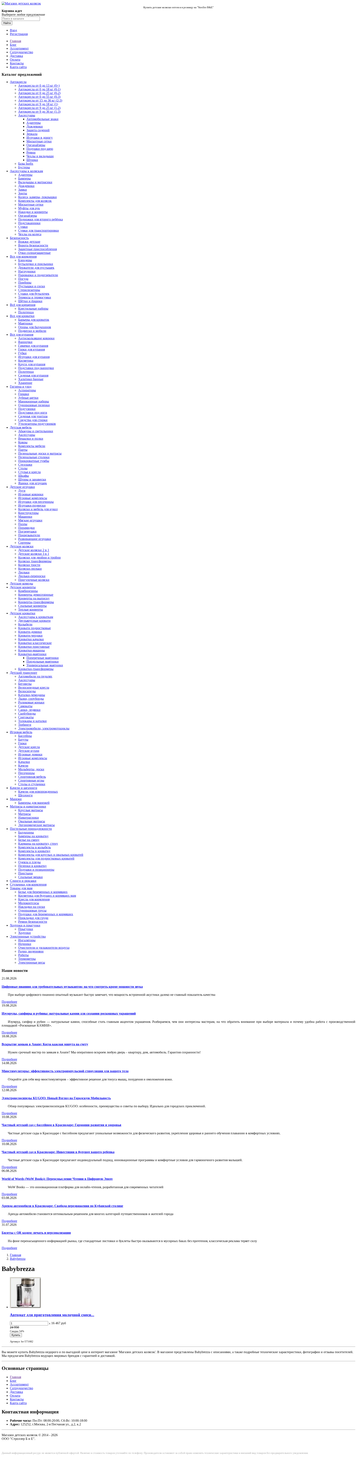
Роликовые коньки (31, 702)
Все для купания (21, 334)
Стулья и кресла (29, 472)
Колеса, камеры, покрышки (37, 197)
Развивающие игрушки (34, 539)
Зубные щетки (28, 397)
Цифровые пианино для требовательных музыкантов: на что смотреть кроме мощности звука (72, 986)
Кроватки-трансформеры (36, 669)
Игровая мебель (21, 732)
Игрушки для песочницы (36, 501)
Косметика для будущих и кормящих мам (47, 895)
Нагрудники (27, 271)
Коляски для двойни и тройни (39, 557)
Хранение (25, 383)
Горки (22, 743)
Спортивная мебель (32, 776)
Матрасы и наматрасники (28, 806)
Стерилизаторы (29, 290)
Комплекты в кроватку (34, 851)
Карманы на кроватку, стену (38, 843)
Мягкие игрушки (30, 520)
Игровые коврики (30, 494)
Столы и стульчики (31, 784)
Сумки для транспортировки (38, 230)
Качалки (24, 762)
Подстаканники (29, 223)
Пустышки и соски (31, 286)
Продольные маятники (42, 661)
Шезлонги (25, 795)
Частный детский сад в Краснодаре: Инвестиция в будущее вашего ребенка (58, 1152)
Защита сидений (38, 130)
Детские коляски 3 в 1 (33, 553)
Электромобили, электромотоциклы (43, 728)
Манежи (16, 799)
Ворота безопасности (33, 245)
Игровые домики (30, 754)
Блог (13, 44)
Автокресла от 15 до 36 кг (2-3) (40, 100)
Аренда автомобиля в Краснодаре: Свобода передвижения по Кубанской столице (62, 1206)
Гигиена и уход (20, 386)
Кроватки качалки (31, 639)
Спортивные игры (31, 780)
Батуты (23, 739)
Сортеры (24, 542)
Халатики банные (30, 379)
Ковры (22, 442)
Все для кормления (23, 256)
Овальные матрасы (31, 821)
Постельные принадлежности (31, 828)
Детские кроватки (22, 613)
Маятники (25, 323)
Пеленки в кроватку (32, 866)
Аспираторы (27, 390)
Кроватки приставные (34, 646)
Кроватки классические (35, 643)
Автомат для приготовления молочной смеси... (52, 1315)
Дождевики (34, 126)
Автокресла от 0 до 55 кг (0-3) (39, 96)
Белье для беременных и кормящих (43, 892)
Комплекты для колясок (35, 201)
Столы (22, 468)
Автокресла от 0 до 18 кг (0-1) (39, 89)
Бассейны (25, 736)
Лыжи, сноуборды (31, 698)
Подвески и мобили (32, 331)
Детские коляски (21, 546)
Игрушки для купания (34, 357)
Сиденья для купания (33, 375)
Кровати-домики (30, 632)
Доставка (16, 56)
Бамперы (24, 178)
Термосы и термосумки (34, 297)
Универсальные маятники (44, 665)
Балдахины (26, 832)
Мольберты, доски (31, 769)
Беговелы (25, 684)
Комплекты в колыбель (34, 847)
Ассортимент (19, 48)
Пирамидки (26, 527)
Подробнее (9, 1001)
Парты (22, 449)
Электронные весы (31, 962)
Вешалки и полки (30, 438)
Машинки (25, 516)
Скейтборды (27, 713)
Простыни (25, 873)
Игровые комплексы (32, 498)
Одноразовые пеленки (34, 405)
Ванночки (25, 342)
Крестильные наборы (33, 308)
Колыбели (25, 624)
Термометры (27, 959)
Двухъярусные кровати (34, 620)
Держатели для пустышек (36, 267)
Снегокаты (26, 717)
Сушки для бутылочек (33, 293)
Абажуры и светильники (35, 431)
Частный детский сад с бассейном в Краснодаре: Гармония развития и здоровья (61, 1125)
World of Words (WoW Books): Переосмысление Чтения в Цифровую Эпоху (57, 1179)
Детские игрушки (22, 487)
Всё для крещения (22, 305)
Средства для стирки (33, 420)
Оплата (15, 59)
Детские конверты (23, 587)
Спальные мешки (30, 877)
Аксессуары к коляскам (26, 171)
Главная (15, 41)
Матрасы (24, 814)
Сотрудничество (21, 52)
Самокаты (25, 706)
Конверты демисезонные (35, 594)
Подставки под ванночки (36, 368)
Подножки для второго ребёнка (40, 219)
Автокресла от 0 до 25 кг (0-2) (39, 93)
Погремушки (27, 531)
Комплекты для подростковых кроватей (46, 858)
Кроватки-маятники (32, 654)
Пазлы (22, 524)
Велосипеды (27, 691)
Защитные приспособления (37, 249)
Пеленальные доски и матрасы (40, 453)
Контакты (17, 63)
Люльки (24, 572)
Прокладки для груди (33, 918)
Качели (23, 765)
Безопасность (19, 238)
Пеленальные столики (34, 457)
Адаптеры (33, 122)
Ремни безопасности (32, 921)
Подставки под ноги (32, 412)
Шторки (32, 160)
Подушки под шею (39, 148)
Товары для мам (21, 888)
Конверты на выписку (34, 598)
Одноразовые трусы (32, 910)
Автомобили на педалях (35, 676)
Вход (13, 30)
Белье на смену (28, 840)
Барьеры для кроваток (33, 319)
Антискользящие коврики (36, 338)
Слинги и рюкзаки (23, 880)
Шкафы (23, 475)
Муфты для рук (29, 208)
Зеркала (31, 134)
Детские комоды (21, 583)
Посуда (23, 279)
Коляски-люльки (30, 568)
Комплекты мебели (31, 446)
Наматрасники (28, 817)
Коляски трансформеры (34, 561)
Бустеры (24, 167)
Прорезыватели (29, 535)
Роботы (23, 955)
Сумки (23, 227)
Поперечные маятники (42, 658)
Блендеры (25, 260)
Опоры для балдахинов (34, 327)
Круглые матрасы (30, 810)
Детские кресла (29, 747)
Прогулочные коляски (33, 580)
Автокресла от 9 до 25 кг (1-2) (39, 108)
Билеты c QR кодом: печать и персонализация (36, 1232)
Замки (22, 189)
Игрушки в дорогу (39, 137)
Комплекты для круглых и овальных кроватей (50, 854)
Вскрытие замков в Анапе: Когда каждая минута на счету (45, 1044)
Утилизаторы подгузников (37, 423)
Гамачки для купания (33, 345)
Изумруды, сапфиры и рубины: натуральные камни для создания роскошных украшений (69, 1013)
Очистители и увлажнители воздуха (43, 947)
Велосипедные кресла (33, 687)
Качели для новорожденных (38, 791)
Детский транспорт (23, 672)
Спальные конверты (32, 606)
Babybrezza (17, 1258)
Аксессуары (26, 115)
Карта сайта (18, 67)
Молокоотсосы (28, 903)
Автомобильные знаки (42, 119)
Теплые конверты (30, 609)
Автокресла (18, 82)
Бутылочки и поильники (35, 264)
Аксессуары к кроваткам (35, 617)
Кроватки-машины (31, 650)
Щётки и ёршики (30, 301)
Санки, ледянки (29, 710)
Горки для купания (31, 349)
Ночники (24, 944)
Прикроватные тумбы (33, 461)
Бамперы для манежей (34, 802)
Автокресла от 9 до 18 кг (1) (38, 104)
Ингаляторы (27, 940)
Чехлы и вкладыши (40, 156)
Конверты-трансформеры (36, 602)
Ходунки (24, 932)
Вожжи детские (29, 241)
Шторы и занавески (32, 479)
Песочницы (26, 773)
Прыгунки (25, 929)
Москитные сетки (39, 141)
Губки (22, 353)
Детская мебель (21, 427)
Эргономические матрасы (36, 825)
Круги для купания (31, 364)
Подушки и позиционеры (36, 869)
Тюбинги (24, 724)
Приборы (24, 282)
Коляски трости (29, 565)
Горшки (23, 394)
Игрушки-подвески (32, 505)
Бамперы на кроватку (33, 836)
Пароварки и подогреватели (38, 275)
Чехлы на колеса (29, 234)
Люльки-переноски (31, 576)
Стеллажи (25, 464)
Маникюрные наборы (33, 401)
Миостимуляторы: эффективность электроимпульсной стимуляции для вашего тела (65, 1071)
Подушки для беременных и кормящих (45, 914)
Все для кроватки (22, 316)
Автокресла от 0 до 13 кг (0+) (39, 85)
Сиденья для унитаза (33, 416)
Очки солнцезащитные (34, 253)
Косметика (25, 360)
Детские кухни (28, 750)
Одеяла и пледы (29, 862)
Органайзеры (35, 145)
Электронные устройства (28, 936)
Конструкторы (28, 513)
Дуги (21, 490)
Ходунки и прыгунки (25, 925)
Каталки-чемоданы (31, 695)
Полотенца (26, 312)
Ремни (31, 152)
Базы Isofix (25, 163)
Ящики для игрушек (32, 483)
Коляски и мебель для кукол (38, 509)
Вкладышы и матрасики (35, 182)
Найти (7, 23)
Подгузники (27, 409)
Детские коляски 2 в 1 (33, 550)
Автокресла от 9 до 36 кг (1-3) (39, 111)
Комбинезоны (28, 591)
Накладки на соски (31, 906)
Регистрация (19, 34)
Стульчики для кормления (28, 884)
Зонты (22, 193)
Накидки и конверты (33, 212)
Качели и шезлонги (23, 788)
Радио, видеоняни (31, 951)
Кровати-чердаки (30, 635)
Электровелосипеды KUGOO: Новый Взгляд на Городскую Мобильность (56, 1098)
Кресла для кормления (34, 899)
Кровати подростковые (34, 628)
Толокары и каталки (32, 721)
